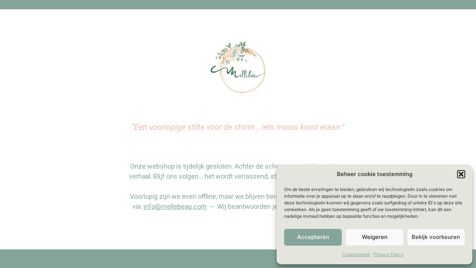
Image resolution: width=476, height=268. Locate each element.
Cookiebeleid (356, 254)
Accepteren (313, 236)
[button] (461, 174)
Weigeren (374, 236)
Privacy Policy (388, 254)
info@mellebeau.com (175, 206)
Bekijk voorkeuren (436, 236)
